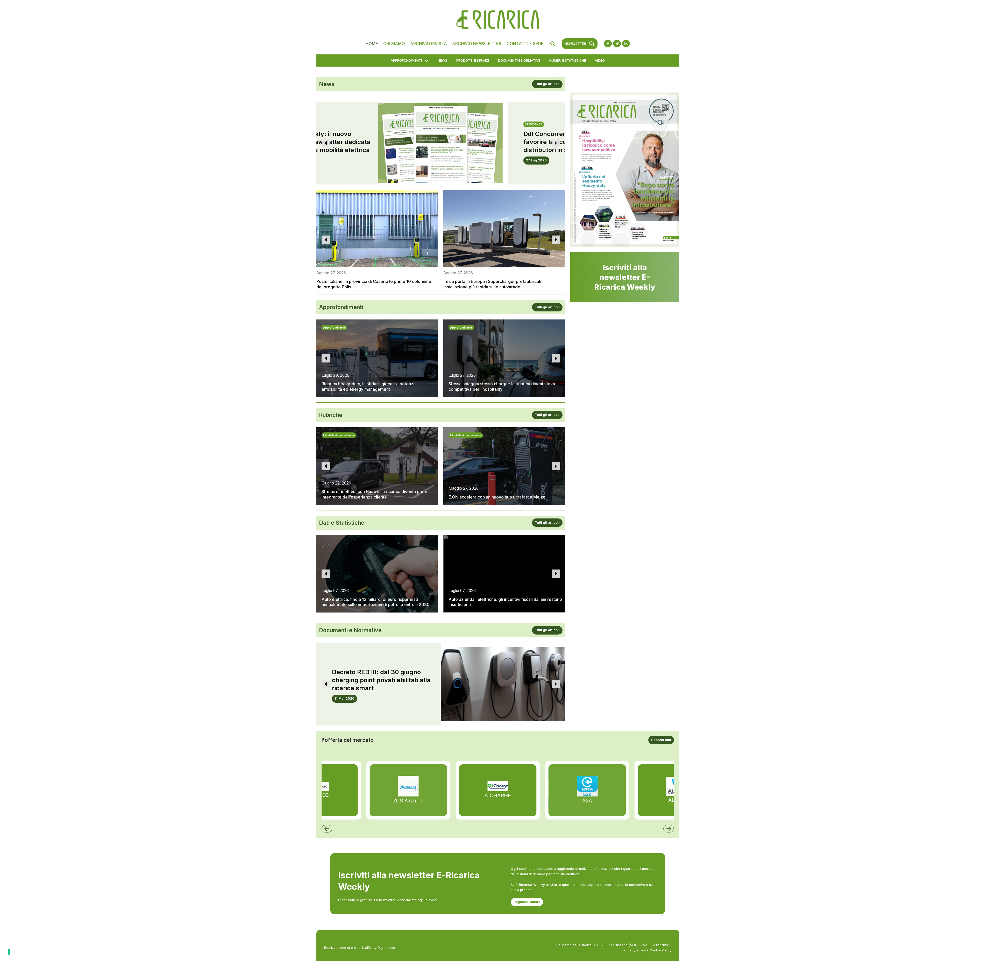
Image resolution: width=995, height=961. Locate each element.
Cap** (430, 214)
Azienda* (507, 155)
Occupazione (436, 174)
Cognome (433, 155)
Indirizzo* (433, 194)
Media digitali (435, 253)
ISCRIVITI (497, 314)
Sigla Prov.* (509, 214)
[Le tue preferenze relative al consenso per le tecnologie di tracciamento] (9, 952)
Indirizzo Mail (436, 135)
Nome (504, 135)
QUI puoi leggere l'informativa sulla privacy (497, 110)
